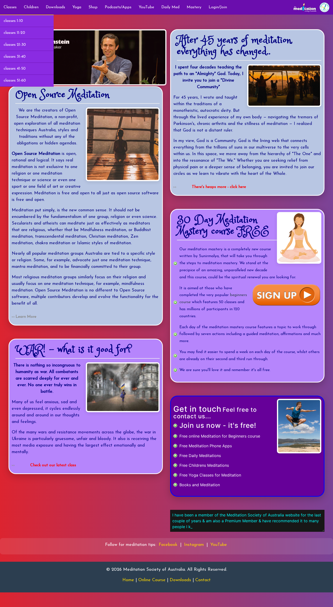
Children (31, 7)
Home (128, 580)
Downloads (55, 7)
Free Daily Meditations (200, 455)
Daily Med (170, 7)
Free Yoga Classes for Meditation (210, 475)
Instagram (194, 545)
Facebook (168, 545)
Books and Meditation (199, 484)
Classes (10, 7)
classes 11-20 (14, 33)
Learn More (26, 317)
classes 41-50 (15, 69)
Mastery (194, 7)
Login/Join (218, 7)
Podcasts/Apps (118, 7)
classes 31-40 (15, 57)
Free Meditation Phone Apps (205, 445)
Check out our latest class (53, 465)
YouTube (146, 7)
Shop (93, 7)
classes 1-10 (13, 21)
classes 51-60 (15, 81)
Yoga (76, 7)
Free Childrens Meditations (204, 465)
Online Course (152, 580)
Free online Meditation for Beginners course (219, 436)
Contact (203, 580)
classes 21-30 (15, 45)
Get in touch (197, 409)
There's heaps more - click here (219, 187)
